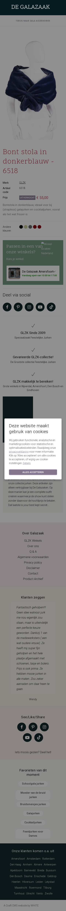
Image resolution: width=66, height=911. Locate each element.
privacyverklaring (19, 451)
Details (27, 463)
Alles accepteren (33, 472)
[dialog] (33, 455)
